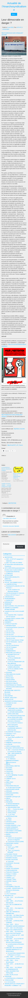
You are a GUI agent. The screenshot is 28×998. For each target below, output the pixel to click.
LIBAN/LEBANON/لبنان (12, 829)
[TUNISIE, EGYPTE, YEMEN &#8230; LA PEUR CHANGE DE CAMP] (7, 490)
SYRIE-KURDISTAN (11, 870)
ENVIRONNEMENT (10, 598)
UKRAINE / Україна (11, 881)
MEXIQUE (9, 836)
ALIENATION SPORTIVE (13, 571)
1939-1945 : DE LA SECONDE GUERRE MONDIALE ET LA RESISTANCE (14, 949)
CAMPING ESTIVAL (11, 584)
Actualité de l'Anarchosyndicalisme (14, 6)
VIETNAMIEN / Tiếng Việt (13, 886)
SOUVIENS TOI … (10, 895)
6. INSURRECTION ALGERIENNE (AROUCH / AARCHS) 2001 (15, 728)
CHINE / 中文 (9, 773)
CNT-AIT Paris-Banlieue (12, 645)
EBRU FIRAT (9, 782)
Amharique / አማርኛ (11, 733)
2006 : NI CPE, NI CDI (12, 974)
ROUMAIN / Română (11, 857)
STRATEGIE (8, 976)
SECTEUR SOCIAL (11, 681)
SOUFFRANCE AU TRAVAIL (14, 685)
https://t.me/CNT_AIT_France (15, 445)
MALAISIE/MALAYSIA (12, 832)
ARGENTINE (9, 740)
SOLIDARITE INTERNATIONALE (13, 701)
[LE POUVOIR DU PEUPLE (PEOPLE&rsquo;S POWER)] (7, 474)
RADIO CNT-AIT (9, 699)
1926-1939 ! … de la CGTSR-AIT (15, 938)
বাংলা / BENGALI (12, 758)
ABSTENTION (12, 503)
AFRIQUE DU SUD (11, 703)
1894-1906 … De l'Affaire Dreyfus (15, 915)
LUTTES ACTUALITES (11, 623)
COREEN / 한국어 (11, 778)
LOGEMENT (8, 622)
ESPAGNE (9, 791)
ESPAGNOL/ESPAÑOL (12, 793)
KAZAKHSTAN (10, 823)
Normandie (9, 672)
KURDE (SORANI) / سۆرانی (13, 825)
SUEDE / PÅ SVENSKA (12, 868)
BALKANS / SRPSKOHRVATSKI (15, 748)
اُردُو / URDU (11, 848)
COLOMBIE (9, 776)
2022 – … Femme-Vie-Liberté (15, 809)
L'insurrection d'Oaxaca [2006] (16, 841)
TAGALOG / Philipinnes (12, 872)
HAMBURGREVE (11, 650)
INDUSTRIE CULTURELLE (13, 652)
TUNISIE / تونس (10, 877)
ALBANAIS (9, 704)
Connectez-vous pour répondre (11, 526)
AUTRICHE (9, 744)
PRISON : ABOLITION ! (11, 697)
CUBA (7, 780)
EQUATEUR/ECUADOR (12, 789)
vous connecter (12, 534)
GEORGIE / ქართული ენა (13, 796)
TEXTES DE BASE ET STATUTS (15, 593)
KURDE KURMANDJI (12, 827)
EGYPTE (8, 784)
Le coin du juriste (10, 982)
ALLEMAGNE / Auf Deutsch (13, 731)
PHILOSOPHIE (9, 695)
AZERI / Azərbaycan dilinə (13, 746)
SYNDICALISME (9, 980)
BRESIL (8, 764)
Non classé (8, 694)
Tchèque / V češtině (11, 874)
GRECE (8, 798)
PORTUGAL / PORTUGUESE (14, 856)
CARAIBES (9, 769)
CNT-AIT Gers (10, 634)
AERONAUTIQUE (11, 625)
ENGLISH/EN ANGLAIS (12, 785)
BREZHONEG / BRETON (13, 766)
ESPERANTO (8, 602)
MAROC (8, 834)
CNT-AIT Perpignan (11, 647)
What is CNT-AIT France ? (13, 595)
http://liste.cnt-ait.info (19, 428)
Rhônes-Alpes (10, 677)
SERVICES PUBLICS (12, 683)
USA (7, 883)
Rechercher (6, 544)
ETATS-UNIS (9, 794)
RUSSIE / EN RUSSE (12, 859)
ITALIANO (8, 820)
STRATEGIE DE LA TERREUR (14, 978)
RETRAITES (9, 676)
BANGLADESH (10, 757)
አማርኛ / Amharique (11, 893)
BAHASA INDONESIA (13, 803)
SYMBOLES (9, 573)
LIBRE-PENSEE (9, 620)
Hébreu (9, 818)
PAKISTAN (9, 845)
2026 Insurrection (12, 811)
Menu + (14, 14)
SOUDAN (8, 865)
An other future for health (14, 787)
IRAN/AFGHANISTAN (12, 805)
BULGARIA (9, 767)
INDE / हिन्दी (9, 800)
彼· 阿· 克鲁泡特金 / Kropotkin (15, 775)
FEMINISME (8, 604)
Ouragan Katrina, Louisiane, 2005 (15, 618)
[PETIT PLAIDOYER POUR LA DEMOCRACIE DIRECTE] (18, 470)
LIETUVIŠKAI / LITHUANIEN (14, 830)
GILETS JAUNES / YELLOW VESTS (14, 606)
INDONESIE (9, 802)
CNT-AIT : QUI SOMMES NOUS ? (14, 582)
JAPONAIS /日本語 (11, 821)
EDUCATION (9, 649)
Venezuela (9, 884)
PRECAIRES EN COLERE (13, 674)
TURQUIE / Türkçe (11, 879)
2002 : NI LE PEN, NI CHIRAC (14, 562)
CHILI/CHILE (9, 771)
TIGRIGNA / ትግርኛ (11, 875)
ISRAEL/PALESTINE (11, 816)
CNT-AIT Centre (10, 632)
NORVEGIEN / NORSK (12, 843)
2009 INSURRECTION (14, 807)
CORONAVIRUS (9, 597)
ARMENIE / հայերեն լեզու (13, 742)
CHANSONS (8, 580)
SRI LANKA (9, 866)
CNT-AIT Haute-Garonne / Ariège (15, 640)
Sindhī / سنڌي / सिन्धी (13, 847)
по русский (11, 861)
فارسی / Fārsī (11, 814)
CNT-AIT (19, 27)
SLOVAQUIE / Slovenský (12, 863)
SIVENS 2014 (10, 600)
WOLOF (8, 892)
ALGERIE (8, 706)
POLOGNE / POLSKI (11, 854)
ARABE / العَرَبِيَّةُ (10, 735)
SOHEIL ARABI (12, 812)
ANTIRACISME (9, 575)
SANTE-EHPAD (10, 679)
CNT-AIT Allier (10, 631)
